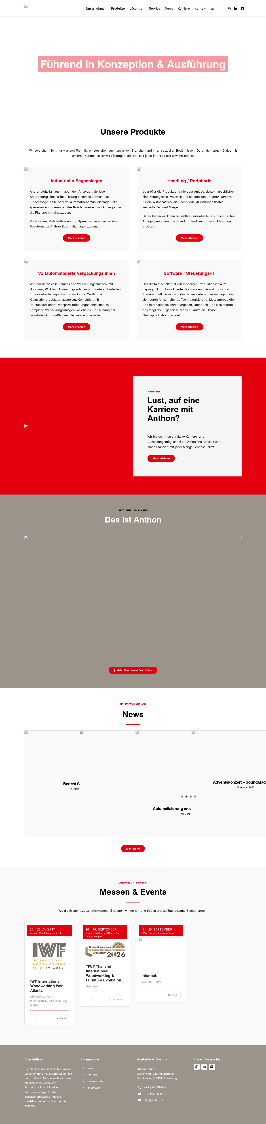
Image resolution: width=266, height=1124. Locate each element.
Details (61, 1018)
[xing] (242, 8)
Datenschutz (95, 1081)
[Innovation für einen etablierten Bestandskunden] (133, 765)
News (90, 1068)
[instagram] (229, 8)
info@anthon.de (154, 1100)
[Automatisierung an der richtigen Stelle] (188, 765)
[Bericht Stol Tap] (77, 753)
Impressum (94, 1087)
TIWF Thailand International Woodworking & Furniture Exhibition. (104, 973)
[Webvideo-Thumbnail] (133, 537)
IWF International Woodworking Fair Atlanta (46, 986)
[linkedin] (235, 8)
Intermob (149, 975)
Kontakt (92, 1074)
